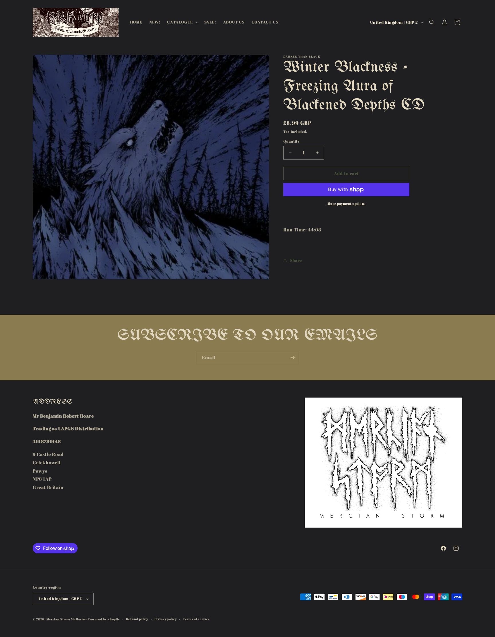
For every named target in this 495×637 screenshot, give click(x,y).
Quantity (291, 141)
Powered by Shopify (104, 619)
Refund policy (137, 619)
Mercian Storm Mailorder (66, 619)
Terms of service (196, 619)
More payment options (346, 203)
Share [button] (296, 260)
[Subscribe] (292, 357)
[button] (182, 22)
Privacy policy (165, 619)
